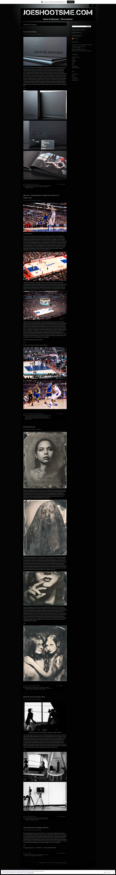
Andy (34, 415)
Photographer (45, 186)
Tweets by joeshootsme (76, 32)
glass (48, 687)
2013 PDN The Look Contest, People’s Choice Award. (82, 44)
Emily (55, 243)
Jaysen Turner (57, 735)
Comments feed (75, 78)
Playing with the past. (29, 427)
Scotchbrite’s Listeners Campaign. (78, 46)
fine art (44, 687)
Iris (43, 185)
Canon (26, 416)
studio (37, 819)
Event (36, 416)
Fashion (39, 817)
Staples (26, 419)
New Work (39, 413)
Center (29, 416)
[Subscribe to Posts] (72, 38)
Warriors (30, 419)
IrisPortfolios (34, 70)
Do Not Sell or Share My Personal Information (58, 862)
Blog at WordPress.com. (44, 862)
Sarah (50, 243)
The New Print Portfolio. (30, 32)
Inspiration (74, 60)
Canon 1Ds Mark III (57, 287)
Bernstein (49, 415)
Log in (73, 75)
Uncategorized (75, 66)
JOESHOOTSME (47, 185)
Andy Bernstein (30, 245)
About (92, 5)
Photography (27, 187)
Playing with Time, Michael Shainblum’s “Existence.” (82, 50)
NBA (29, 418)
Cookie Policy (31, 872)
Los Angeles (45, 818)
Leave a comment (61, 184)
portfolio (31, 187)
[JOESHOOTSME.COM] (58, 14)
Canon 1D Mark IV (45, 288)
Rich (45, 418)
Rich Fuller (31, 332)
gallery (41, 185)
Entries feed (74, 77)
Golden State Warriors (44, 416)
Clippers (32, 416)
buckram (37, 185)
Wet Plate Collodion (35, 685)
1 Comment (60, 413)
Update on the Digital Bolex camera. (79, 49)
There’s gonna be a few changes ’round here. (36, 827)
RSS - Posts (75, 38)
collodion (41, 687)
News (38, 184)
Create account (75, 74)
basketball (37, 415)
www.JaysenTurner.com (42, 747)
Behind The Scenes (32, 184)
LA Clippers (54, 237)
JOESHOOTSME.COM (29, 186)
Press (73, 64)
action (31, 415)
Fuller (38, 416)
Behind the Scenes (31, 185)
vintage (40, 689)
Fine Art (30, 685)
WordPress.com (75, 80)
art (38, 687)
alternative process (34, 687)
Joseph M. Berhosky (31, 34)
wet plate (43, 689)
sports (47, 418)
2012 (29, 415)
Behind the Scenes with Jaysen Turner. (34, 697)
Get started (70, 2)
